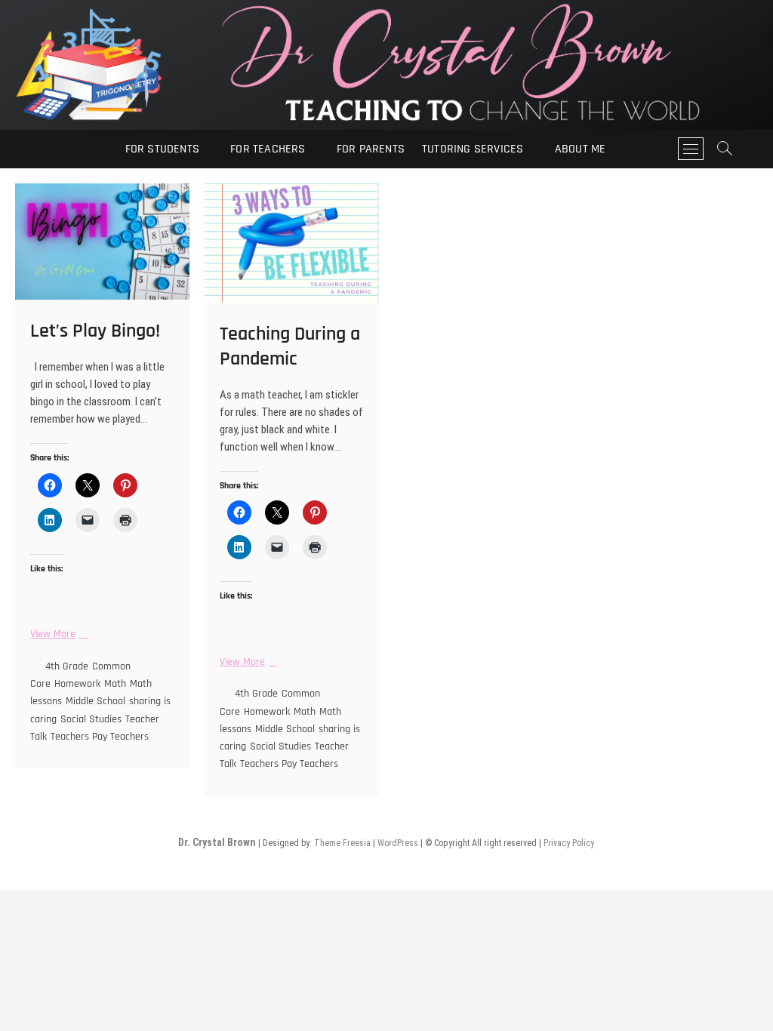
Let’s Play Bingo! (95, 331)
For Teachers (267, 149)
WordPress (397, 843)
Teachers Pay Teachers (100, 736)
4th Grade (66, 666)
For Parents (371, 149)
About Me (580, 149)
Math (115, 684)
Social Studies (91, 719)
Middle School (95, 701)
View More (57, 634)
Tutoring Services (472, 149)
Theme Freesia (342, 843)
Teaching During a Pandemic (290, 346)
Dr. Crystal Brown (217, 842)
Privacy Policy (569, 843)
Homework (77, 684)
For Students (162, 149)
